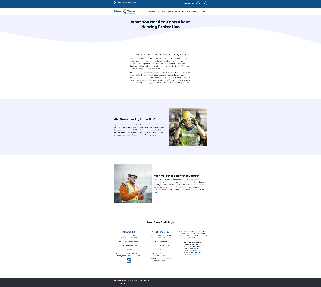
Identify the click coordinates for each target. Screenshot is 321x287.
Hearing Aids (167, 11)
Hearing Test (189, 3)
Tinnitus (177, 11)
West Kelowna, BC (160, 232)
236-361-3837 (163, 246)
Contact (202, 11)
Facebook (201, 280)
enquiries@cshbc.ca (194, 255)
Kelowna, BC (129, 232)
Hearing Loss (154, 11)
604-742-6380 (195, 251)
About (193, 11)
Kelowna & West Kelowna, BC (126, 2)
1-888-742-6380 (195, 253)
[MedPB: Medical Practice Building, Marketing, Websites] (131, 280)
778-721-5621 (132, 246)
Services (185, 11)
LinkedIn (205, 280)
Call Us (202, 3)
